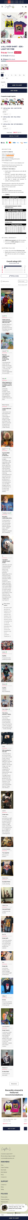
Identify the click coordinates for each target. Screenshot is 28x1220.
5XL (3, 78)
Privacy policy (4, 1197)
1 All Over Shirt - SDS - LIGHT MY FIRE (12, 108)
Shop (2, 1165)
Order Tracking (4, 1167)
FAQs (2, 1174)
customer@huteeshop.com (7, 1158)
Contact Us (4, 1177)
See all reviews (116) (14, 263)
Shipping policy (4, 1201)
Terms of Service (5, 1199)
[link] (4, 1208)
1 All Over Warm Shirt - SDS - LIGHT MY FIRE (10, 1120)
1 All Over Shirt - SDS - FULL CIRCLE (11, 117)
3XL (20, 75)
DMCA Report (10, 1213)
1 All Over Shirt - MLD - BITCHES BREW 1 (13, 124)
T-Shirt (5, 65)
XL (11, 75)
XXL (15, 75)
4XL (24, 75)
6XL (7, 78)
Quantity (3, 82)
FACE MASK (4, 1172)
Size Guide (3, 1169)
